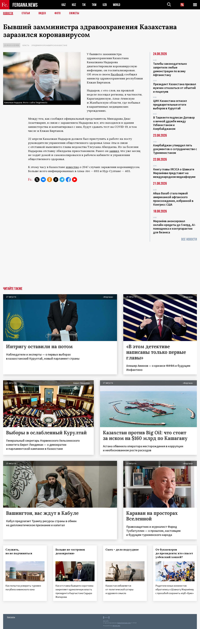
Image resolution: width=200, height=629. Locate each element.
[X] (37, 179)
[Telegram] (62, 179)
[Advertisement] (100, 263)
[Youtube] (74, 179)
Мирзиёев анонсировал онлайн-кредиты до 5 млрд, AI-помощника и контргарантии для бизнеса (174, 226)
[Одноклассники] (49, 179)
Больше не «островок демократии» (70, 551)
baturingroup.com (124, 623)
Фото (58, 13)
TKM (94, 5)
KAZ (64, 5)
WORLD (116, 5)
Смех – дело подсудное (122, 549)
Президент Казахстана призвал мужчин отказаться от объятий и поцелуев (174, 87)
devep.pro (116, 626)
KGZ (74, 5)
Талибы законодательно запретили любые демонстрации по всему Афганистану (170, 69)
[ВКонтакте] (43, 179)
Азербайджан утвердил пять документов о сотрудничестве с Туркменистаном (175, 149)
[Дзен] (55, 179)
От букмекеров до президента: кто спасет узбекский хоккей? (174, 553)
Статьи (26, 13)
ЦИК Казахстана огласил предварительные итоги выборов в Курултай (170, 104)
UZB (105, 5)
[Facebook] (68, 179)
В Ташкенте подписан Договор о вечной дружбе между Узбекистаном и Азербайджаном (174, 123)
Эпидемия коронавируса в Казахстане (49, 45)
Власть (25, 45)
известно (72, 167)
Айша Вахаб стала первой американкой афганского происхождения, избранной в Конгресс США (173, 198)
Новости (8, 13)
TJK (84, 5)
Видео (42, 13)
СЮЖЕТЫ (74, 13)
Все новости (189, 239)
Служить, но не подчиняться (18, 551)
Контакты (11, 617)
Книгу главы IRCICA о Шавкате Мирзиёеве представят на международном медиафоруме (174, 173)
